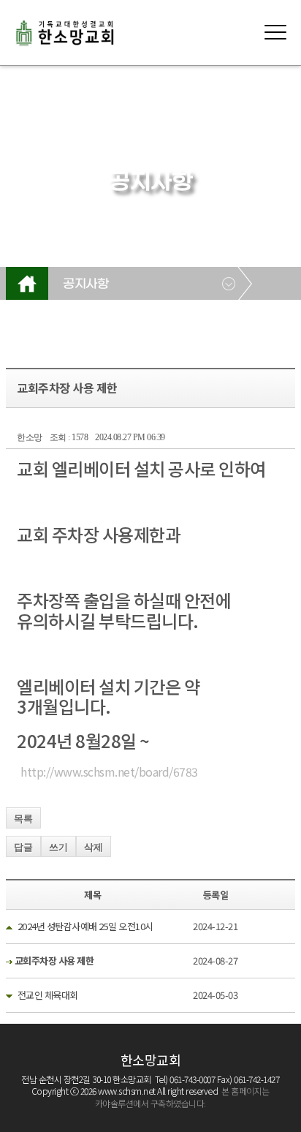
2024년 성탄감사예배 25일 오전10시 (85, 926)
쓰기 (58, 847)
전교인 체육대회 (48, 995)
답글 (23, 847)
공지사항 (85, 284)
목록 (23, 818)
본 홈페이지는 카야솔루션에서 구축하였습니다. (182, 1096)
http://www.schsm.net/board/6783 (109, 771)
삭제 (93, 847)
